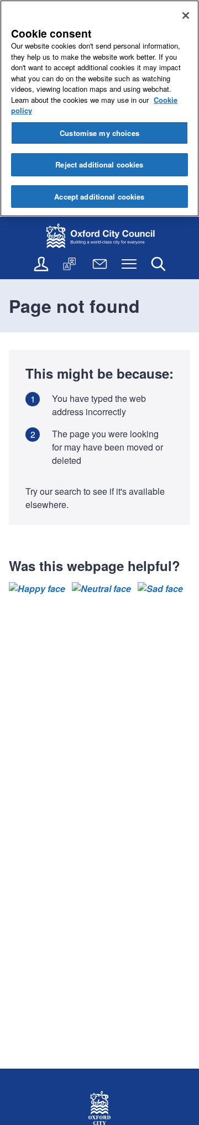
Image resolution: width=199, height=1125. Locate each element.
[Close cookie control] (186, 15)
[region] (99, 108)
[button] (37, 588)
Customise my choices (99, 133)
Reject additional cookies (99, 164)
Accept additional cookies (99, 196)
